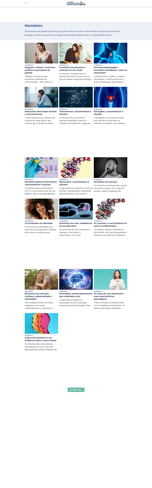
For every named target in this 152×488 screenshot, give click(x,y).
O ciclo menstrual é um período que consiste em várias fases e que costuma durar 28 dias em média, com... (40, 121)
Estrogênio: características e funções (108, 112)
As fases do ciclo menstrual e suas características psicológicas (109, 296)
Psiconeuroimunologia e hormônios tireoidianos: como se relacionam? (110, 70)
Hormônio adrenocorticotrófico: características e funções (41, 183)
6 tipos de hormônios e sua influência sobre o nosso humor (41, 339)
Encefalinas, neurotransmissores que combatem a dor (75, 295)
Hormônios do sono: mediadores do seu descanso (75, 224)
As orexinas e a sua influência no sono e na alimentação (110, 224)
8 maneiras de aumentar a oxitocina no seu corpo (72, 68)
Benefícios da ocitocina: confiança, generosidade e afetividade (38, 296)
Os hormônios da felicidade (39, 223)
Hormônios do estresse (105, 182)
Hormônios (29, 65)
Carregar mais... (76, 390)
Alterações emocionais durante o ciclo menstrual (41, 112)
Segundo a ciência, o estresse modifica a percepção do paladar (40, 70)
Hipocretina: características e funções (74, 183)
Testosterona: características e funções (75, 112)
